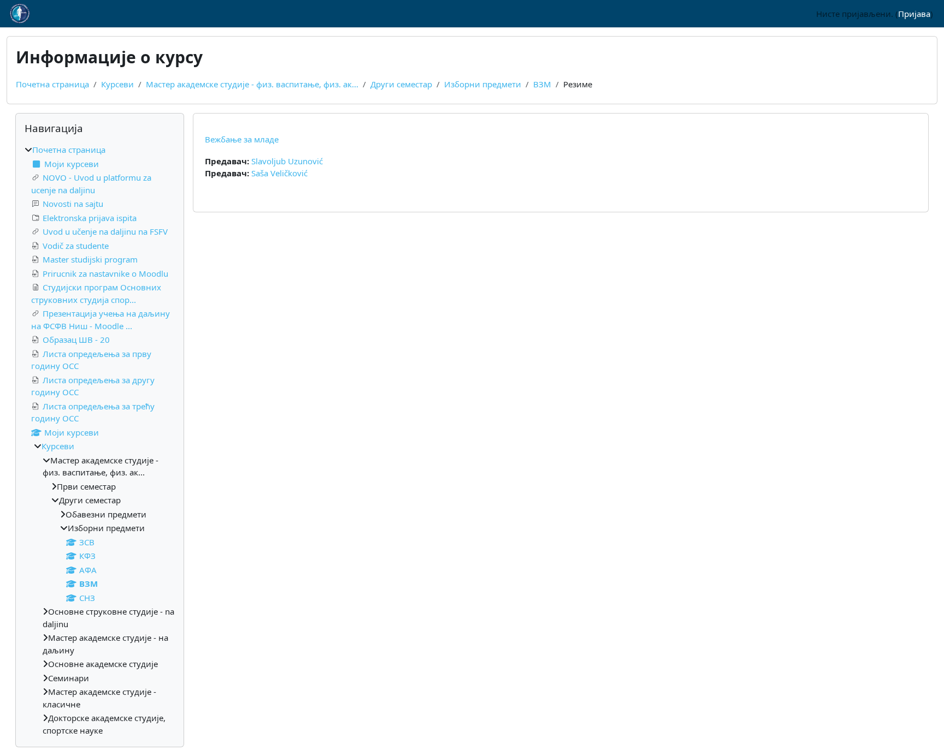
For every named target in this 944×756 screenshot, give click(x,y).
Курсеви (117, 84)
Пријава (914, 13)
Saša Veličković (279, 173)
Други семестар (401, 84)
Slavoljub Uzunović (287, 161)
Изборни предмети (482, 84)
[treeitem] (100, 440)
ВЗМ (542, 84)
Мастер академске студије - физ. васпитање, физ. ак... (252, 84)
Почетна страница (52, 84)
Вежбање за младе (242, 139)
